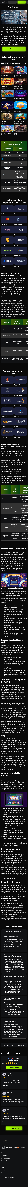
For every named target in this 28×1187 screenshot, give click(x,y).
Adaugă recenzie (14, 1067)
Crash (16, 63)
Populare (3, 63)
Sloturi (22, 63)
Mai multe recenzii (14, 1128)
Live (10, 63)
